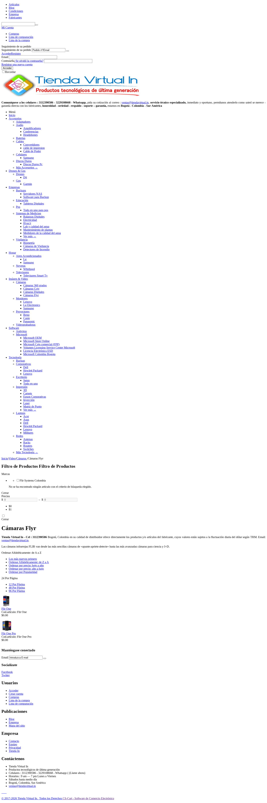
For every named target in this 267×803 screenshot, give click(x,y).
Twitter (5, 675)
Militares (28, 432)
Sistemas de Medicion (28, 213)
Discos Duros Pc (33, 164)
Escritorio (21, 377)
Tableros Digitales (33, 203)
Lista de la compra (19, 40)
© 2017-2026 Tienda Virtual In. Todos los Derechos (32, 798)
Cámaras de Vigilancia (36, 246)
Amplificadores (32, 128)
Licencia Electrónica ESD (38, 350)
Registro (16, 53)
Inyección (29, 400)
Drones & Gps (17, 170)
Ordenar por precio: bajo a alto (26, 565)
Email (4, 57)
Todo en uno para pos (35, 210)
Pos (18, 206)
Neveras (20, 265)
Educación (22, 200)
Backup (20, 360)
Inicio (12, 115)
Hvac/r (27, 223)
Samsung (28, 157)
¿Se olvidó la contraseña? (28, 60)
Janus (26, 380)
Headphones (30, 134)
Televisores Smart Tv (35, 275)
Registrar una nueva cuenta (17, 64)
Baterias (20, 138)
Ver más (29, 236)
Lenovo (27, 301)
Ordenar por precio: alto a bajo (26, 568)
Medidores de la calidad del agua (42, 233)
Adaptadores (23, 121)
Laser (26, 403)
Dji (25, 177)
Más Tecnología (27, 452)
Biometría (29, 242)
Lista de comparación (21, 37)
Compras (14, 33)
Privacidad (15, 747)
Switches (28, 449)
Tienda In (14, 750)
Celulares (21, 154)
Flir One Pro (8, 633)
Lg (25, 259)
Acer (26, 416)
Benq (26, 314)
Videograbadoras (25, 324)
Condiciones (16, 11)
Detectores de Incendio (36, 249)
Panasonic (29, 321)
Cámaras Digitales (33, 291)
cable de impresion (34, 147)
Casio (26, 318)
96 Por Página (17, 590)
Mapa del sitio (17, 725)
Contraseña (7, 60)
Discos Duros (24, 161)
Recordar (10, 71)
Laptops (20, 413)
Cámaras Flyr (31, 295)
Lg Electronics (31, 305)
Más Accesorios (27, 167)
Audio (19, 125)
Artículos (14, 4)
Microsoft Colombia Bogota (39, 354)
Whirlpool (29, 269)
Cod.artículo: (8, 612)
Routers (27, 445)
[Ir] (67, 50)
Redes (19, 436)
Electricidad (30, 219)
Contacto (14, 741)
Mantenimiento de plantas (38, 229)
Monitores (22, 298)
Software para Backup (36, 197)
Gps (18, 180)
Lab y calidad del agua (36, 226)
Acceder (6, 53)
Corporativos (23, 363)
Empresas (14, 187)
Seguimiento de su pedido (16, 49)
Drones (20, 174)
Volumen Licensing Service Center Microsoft (49, 347)
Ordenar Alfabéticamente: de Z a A (29, 562)
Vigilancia (22, 239)
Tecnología (15, 357)
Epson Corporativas (34, 396)
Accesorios (15, 118)
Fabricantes (15, 17)
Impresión (21, 386)
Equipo (13, 744)
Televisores (22, 272)
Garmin (27, 183)
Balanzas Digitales (33, 216)
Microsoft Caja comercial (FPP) (41, 344)
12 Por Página (17, 584)
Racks (26, 442)
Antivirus (21, 331)
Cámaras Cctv (31, 288)
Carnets (27, 393)
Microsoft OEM (32, 337)
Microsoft (21, 334)
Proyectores (22, 311)
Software (14, 327)
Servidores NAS (32, 193)
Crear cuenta (16, 693)
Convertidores (31, 144)
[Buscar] (36, 24)
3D (25, 390)
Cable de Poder (32, 151)
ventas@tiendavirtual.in (15, 540)
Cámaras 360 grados (35, 285)
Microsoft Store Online (36, 341)
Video (12, 458)
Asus (26, 419)
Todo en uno (30, 383)
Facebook (7, 672)
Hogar (12, 252)
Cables (20, 141)
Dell (25, 367)
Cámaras (21, 282)
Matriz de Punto (32, 406)
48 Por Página (17, 587)
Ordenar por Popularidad (23, 572)
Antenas (28, 439)
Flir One (6, 608)
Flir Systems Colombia (33, 480)
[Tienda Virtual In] (70, 96)
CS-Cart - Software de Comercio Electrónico (88, 798)
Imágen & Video (18, 278)
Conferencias (30, 131)
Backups (21, 190)
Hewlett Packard (32, 370)
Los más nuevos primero (23, 558)
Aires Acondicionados (28, 255)
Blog (11, 7)
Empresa (14, 14)
